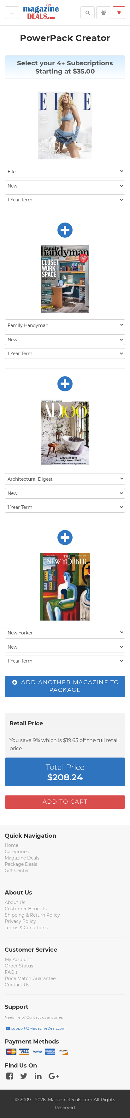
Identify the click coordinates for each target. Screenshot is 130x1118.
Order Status (19, 966)
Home (11, 845)
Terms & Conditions (26, 928)
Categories (17, 851)
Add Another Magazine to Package (69, 686)
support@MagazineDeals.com (38, 1028)
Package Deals (21, 864)
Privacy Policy (20, 921)
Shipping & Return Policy (32, 915)
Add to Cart (65, 801)
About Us (15, 902)
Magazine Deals (22, 858)
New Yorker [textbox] (20, 633)
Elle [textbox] (11, 172)
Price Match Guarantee (30, 978)
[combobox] (65, 171)
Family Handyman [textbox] (28, 325)
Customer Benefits (26, 909)
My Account (18, 959)
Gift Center (17, 870)
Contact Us (17, 985)
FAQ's (11, 972)
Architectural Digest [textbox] (30, 479)
